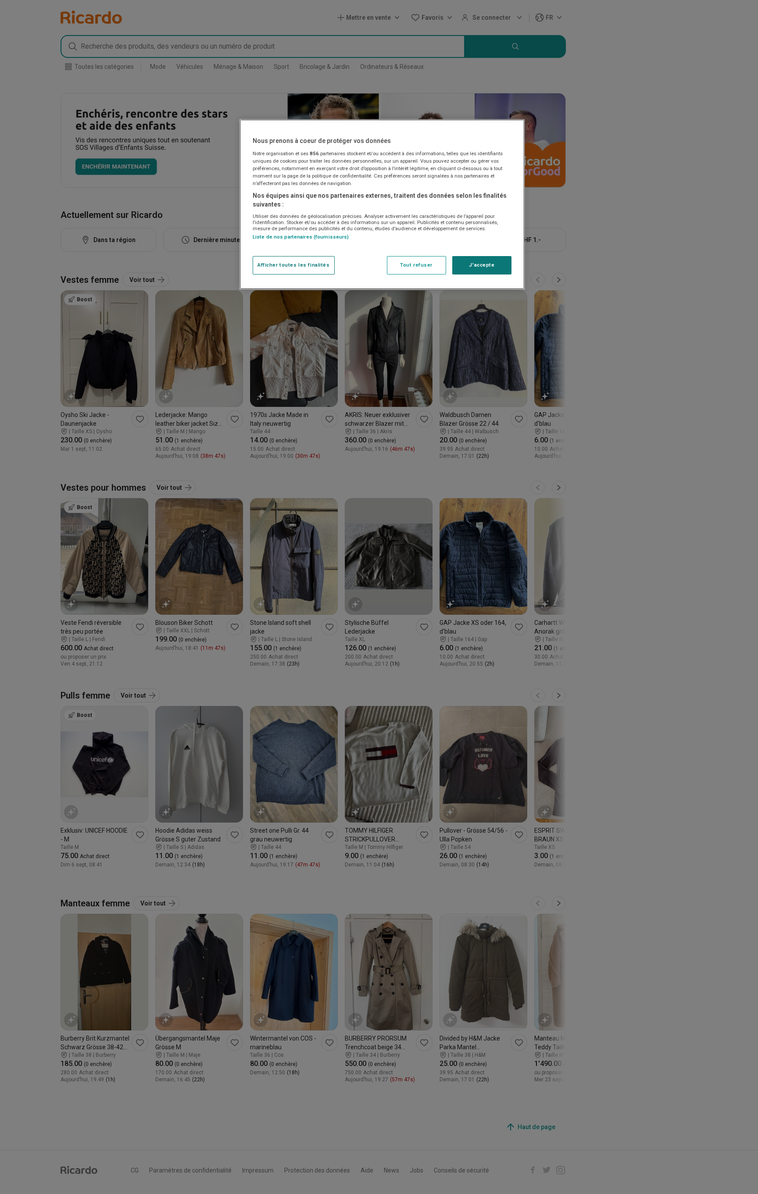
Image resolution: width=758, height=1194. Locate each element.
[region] (382, 204)
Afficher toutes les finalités (293, 265)
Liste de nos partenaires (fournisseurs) (301, 237)
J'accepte (481, 265)
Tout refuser (416, 265)
